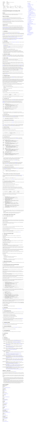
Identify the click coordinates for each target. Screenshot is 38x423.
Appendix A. (4, 370)
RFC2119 (8, 56)
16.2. (3, 350)
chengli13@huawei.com (6, 421)
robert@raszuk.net (5, 418)
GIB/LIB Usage (30, 22)
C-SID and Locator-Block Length (31, 19)
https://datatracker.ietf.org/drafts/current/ (7, 19)
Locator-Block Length (31, 21)
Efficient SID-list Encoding (7, 261)
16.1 (28, 32)
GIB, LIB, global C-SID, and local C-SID (9, 214)
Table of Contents (29, 1)
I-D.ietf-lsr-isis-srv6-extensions (18, 38)
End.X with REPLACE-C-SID (7, 161)
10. (3, 307)
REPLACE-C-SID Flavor (31, 11)
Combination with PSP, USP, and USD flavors (32, 14)
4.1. (3, 89)
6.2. (3, 239)
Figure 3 (3, 193)
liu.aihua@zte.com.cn (6, 415)
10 (27, 26)
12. (3, 322)
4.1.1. (3, 98)
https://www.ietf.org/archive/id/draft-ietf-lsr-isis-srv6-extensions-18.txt (13, 363)
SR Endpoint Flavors (30, 6)
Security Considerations (7, 326)
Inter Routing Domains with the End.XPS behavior (32, 24)
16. (3, 337)
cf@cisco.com (5, 390)
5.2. (3, 224)
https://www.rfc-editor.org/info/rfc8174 (16, 342)
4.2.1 (28, 12)
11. (3, 310)
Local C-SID (30, 18)
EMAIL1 (15, 371)
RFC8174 (10, 56)
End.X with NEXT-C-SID (6, 114)
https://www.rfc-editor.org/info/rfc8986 (13, 349)
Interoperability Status (7, 310)
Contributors (29, 30)
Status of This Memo (6, 16)
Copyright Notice (5, 24)
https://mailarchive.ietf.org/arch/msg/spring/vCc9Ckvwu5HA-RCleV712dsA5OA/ (13, 354)
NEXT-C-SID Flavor (30, 7)
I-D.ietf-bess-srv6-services (13, 39)
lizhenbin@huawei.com (6, 393)
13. (3, 326)
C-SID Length (30, 20)
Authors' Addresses (5, 384)
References (29, 31)
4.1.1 (28, 8)
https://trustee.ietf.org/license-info (6, 27)
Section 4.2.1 (7, 163)
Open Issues (8, 370)
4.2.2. (3, 161)
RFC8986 (9, 33)
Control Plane (29, 25)
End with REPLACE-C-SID (31, 12)
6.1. (3, 234)
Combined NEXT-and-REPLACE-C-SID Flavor (32, 15)
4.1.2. (3, 114)
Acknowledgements (30, 29)
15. (3, 333)
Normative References (31, 32)
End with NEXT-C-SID (31, 8)
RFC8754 (3, 34)
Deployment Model (7, 322)
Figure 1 (3, 96)
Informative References (7, 350)
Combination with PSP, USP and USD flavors (32, 10)
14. (3, 330)
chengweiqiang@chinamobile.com (7, 387)
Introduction (6, 31)
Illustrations (29, 26)
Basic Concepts (29, 5)
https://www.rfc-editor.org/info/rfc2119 (17, 340)
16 (27, 31)
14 (27, 29)
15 (27, 30)
